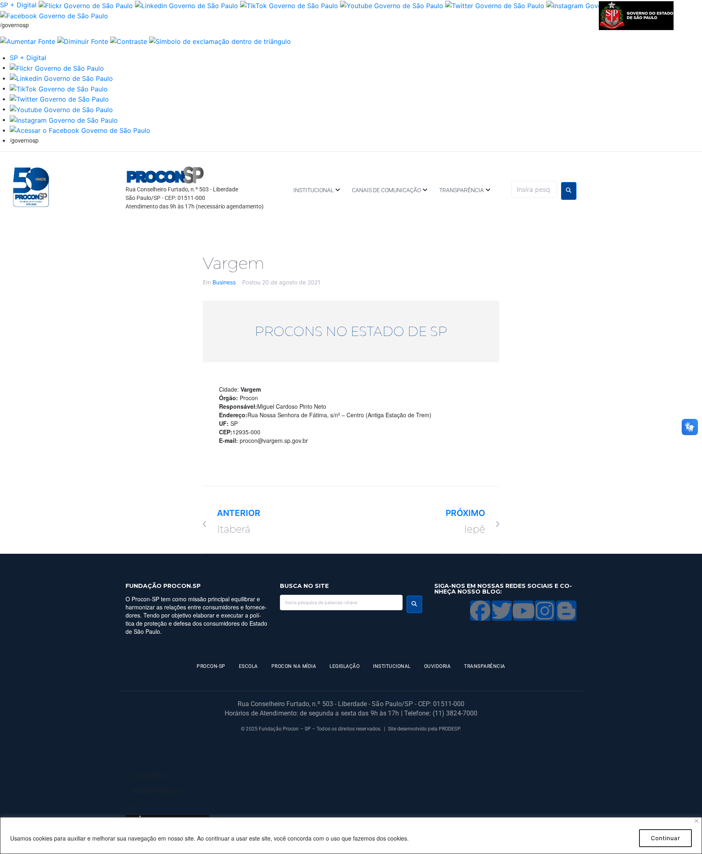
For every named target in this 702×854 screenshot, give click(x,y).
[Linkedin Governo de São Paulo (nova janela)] (186, 5)
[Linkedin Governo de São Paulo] (61, 78)
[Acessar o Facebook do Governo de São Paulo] (80, 130)
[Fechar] (696, 821)
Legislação (344, 666)
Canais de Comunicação (386, 190)
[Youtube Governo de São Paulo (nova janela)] (391, 5)
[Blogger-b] (566, 610)
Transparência (461, 190)
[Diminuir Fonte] (82, 41)
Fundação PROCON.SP (163, 586)
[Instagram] (545, 610)
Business (224, 282)
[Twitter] (502, 610)
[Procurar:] (534, 189)
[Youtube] (523, 610)
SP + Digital (18, 5)
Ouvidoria (437, 666)
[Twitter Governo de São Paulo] (59, 99)
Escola (248, 666)
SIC (136, 807)
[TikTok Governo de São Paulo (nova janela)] (289, 5)
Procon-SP (211, 666)
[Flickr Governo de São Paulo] (57, 67)
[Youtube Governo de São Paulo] (61, 109)
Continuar (665, 837)
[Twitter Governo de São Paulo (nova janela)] (494, 5)
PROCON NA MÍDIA (293, 666)
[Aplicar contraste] (128, 41)
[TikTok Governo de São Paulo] (59, 88)
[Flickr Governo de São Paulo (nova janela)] (86, 5)
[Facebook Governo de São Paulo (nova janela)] (54, 15)
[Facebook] (480, 610)
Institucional (313, 190)
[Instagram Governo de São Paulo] (64, 119)
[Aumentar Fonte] (27, 41)
